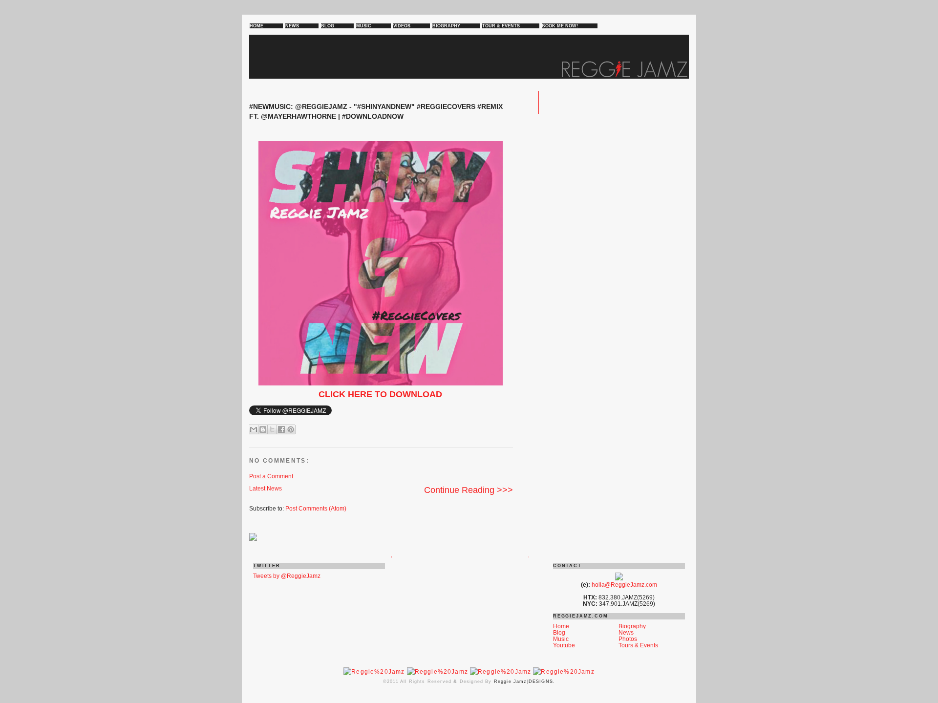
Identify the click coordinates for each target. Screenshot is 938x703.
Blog (559, 632)
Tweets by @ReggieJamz (286, 576)
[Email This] (253, 429)
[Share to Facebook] (281, 429)
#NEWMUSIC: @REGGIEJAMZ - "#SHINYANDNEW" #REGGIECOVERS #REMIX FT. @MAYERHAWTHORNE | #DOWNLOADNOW (376, 111)
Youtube (564, 645)
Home (561, 626)
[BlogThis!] (263, 429)
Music (561, 639)
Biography (632, 626)
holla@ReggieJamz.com (624, 584)
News (626, 632)
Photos (627, 639)
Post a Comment (271, 476)
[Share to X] (272, 429)
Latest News (265, 488)
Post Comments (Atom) (315, 508)
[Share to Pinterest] (291, 429)
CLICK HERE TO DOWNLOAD (380, 394)
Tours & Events (638, 645)
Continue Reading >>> (468, 490)
